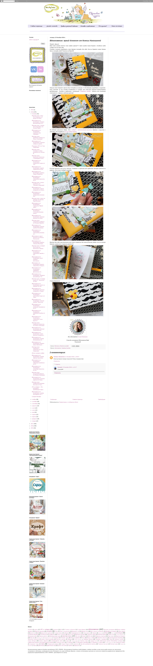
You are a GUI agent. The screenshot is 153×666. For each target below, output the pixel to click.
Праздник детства (102, 637)
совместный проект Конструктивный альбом (40, 642)
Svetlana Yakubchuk (59, 356)
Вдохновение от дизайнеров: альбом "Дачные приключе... (38, 357)
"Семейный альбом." (85, 91)
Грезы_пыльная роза (65, 631)
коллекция (119, 633)
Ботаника (55, 629)
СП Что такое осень (109, 642)
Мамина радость (43, 636)
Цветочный (41, 645)
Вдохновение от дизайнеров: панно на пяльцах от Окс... (38, 285)
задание (66, 633)
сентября (35, 403)
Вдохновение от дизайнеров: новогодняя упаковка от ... (38, 232)
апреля (34, 414)
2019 (32, 109)
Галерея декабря (36, 396)
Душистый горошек (46, 633)
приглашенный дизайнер (116, 637)
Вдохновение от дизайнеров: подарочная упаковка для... (38, 194)
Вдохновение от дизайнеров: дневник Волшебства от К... (38, 122)
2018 (32, 112)
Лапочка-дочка (102, 634)
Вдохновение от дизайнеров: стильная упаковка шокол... (37, 211)
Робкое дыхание (78, 639)
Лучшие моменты (120, 634)
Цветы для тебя (62, 645)
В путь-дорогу (81, 629)
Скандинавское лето (57, 640)
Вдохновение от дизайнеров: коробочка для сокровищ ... (36, 132)
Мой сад (90, 636)
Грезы (56, 631)
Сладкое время (74, 640)
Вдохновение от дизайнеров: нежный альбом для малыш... (38, 227)
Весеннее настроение (109, 629)
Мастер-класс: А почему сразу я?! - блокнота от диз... (38, 280)
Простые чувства (61, 639)
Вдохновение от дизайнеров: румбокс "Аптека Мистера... (38, 242)
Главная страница (77, 399)
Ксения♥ (60, 367)
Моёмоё (84, 636)
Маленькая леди (32, 636)
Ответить (57, 361)
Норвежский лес (48, 637)
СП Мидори (70, 642)
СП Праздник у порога (97, 642)
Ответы (57, 364)
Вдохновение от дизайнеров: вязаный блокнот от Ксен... (38, 217)
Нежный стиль (40, 637)
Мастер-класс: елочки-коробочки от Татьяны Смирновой (38, 184)
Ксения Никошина (82, 336)
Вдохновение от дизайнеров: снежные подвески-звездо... (38, 142)
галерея (49, 631)
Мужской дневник (120, 636)
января (34, 421)
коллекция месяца (33, 634)
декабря (34, 113)
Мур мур (32, 637)
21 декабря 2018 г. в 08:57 (72, 356)
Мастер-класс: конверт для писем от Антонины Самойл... (38, 247)
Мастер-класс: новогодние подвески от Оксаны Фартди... (38, 222)
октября (34, 401)
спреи (42, 644)
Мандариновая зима (55, 636)
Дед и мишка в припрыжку (97, 631)
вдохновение (58, 348)
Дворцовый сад (75, 631)
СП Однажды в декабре (82, 642)
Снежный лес (93, 640)
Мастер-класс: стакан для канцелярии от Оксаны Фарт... (38, 127)
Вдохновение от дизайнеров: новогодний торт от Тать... (38, 295)
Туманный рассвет (103, 644)
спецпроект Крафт (120, 642)
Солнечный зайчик (60, 642)
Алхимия (30, 629)
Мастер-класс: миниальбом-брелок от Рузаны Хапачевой (38, 374)
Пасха (83, 637)
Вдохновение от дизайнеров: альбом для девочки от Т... (38, 393)
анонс (35, 629)
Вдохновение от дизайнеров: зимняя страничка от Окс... (38, 168)
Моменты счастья (100, 636)
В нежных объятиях (70, 629)
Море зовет (111, 636)
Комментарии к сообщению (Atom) (68, 402)
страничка (75, 644)
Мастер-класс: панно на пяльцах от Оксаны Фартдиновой (38, 200)
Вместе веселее (39, 631)
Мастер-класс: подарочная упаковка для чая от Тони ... (38, 383)
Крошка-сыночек (80, 634)
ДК (38, 633)
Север (110, 639)
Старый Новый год (66, 644)
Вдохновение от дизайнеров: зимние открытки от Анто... (38, 189)
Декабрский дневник (111, 631)
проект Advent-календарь (47, 639)
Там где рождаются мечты (88, 644)
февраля (34, 418)
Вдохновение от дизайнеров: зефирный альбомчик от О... (38, 362)
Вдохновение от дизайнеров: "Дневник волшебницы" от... (38, 275)
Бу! (61, 629)
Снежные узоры (84, 640)
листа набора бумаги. (71, 131)
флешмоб (30, 645)
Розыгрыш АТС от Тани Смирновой (38, 146)
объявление (56, 637)
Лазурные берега (91, 634)
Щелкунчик (77, 645)
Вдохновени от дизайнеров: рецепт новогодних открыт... (38, 264)
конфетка (52, 634)
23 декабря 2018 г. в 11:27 (70, 367)
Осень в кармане (75, 637)
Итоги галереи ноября (38, 353)
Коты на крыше (61, 634)
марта (34, 416)
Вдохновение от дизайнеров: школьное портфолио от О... (38, 306)
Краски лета (70, 634)
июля (33, 408)
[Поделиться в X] (75, 346)
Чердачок (70, 645)
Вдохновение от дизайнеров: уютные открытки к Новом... (38, 290)
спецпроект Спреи (34, 644)
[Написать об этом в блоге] (74, 346)
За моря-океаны (58, 633)
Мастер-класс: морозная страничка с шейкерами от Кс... (38, 157)
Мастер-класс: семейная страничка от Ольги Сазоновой (38, 324)
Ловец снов (111, 634)
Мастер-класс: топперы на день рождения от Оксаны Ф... (38, 151)
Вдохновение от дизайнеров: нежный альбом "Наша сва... (38, 301)
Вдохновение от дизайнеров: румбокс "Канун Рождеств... (38, 173)
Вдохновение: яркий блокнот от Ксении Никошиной (38, 237)
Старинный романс (53, 644)
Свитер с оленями (101, 639)
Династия (32, 633)
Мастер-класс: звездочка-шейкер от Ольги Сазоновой (38, 138)
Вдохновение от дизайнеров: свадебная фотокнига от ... (37, 269)
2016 (32, 425)
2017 (32, 423)
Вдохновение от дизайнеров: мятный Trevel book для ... (38, 329)
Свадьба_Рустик (88, 639)
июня (33, 410)
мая (33, 412)
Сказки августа (43, 640)
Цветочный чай (51, 645)
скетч (67, 640)
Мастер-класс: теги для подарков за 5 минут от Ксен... (37, 117)
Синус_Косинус (32, 640)
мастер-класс (66, 636)
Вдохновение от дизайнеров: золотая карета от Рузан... (38, 379)
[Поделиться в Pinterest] (78, 346)
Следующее (53, 399)
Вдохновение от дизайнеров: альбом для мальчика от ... (38, 339)
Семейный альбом (66, 348)
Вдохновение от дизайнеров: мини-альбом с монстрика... (37, 258)
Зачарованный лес (76, 633)
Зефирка (94, 633)
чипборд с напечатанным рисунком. (82, 130)
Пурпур (70, 639)
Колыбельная (43, 634)
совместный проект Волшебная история (111, 640)
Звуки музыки (87, 633)
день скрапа (122, 631)
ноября (34, 399)
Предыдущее (101, 399)
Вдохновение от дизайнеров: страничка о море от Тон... (38, 162)
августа (34, 405)
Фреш (34, 645)
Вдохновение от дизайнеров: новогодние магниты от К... (38, 178)
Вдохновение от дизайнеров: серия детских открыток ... (38, 334)
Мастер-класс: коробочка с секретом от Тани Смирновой (37, 349)
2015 (32, 428)
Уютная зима (113, 644)
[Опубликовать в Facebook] (77, 346)
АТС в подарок (45, 629)
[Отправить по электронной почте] (72, 346)
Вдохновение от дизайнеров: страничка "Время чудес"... (37, 205)
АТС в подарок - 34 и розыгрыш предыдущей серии (37, 388)
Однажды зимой (65, 637)
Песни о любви (91, 637)
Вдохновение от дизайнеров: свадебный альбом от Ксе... (38, 312)
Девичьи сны (84, 631)
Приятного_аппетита (33, 639)
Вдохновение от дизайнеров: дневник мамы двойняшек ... (38, 343)
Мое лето (77, 636)
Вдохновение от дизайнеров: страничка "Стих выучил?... (37, 318)
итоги (106, 633)
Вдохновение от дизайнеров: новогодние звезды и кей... (38, 252)
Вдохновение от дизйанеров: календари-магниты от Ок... (38, 368)
